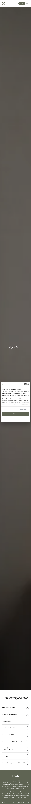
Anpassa (14, 418)
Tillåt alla (15, 413)
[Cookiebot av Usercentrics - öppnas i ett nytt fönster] (22, 384)
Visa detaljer (23, 409)
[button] (21, 3)
